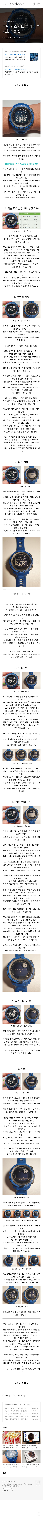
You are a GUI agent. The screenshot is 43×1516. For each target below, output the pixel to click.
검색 (34, 4)
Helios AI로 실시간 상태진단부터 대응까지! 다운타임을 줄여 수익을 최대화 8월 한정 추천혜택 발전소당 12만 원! (15, 58)
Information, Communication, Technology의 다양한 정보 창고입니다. (17, 1485)
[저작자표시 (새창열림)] (24, 1396)
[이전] (6, 563)
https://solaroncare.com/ (14, 51)
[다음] (37, 563)
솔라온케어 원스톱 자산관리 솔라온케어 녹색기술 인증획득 (15, 54)
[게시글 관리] (12, 1395)
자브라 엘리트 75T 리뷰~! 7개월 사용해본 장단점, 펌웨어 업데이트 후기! (17, 1420)
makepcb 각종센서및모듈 (15, 69)
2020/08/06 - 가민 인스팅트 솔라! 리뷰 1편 (21, 164)
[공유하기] (9, 1395)
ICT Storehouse (13, 4)
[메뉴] (38, 4)
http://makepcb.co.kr (12, 66)
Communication (11, 1404)
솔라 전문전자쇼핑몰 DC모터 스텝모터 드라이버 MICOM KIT (21, 73)
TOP (38, 1514)
